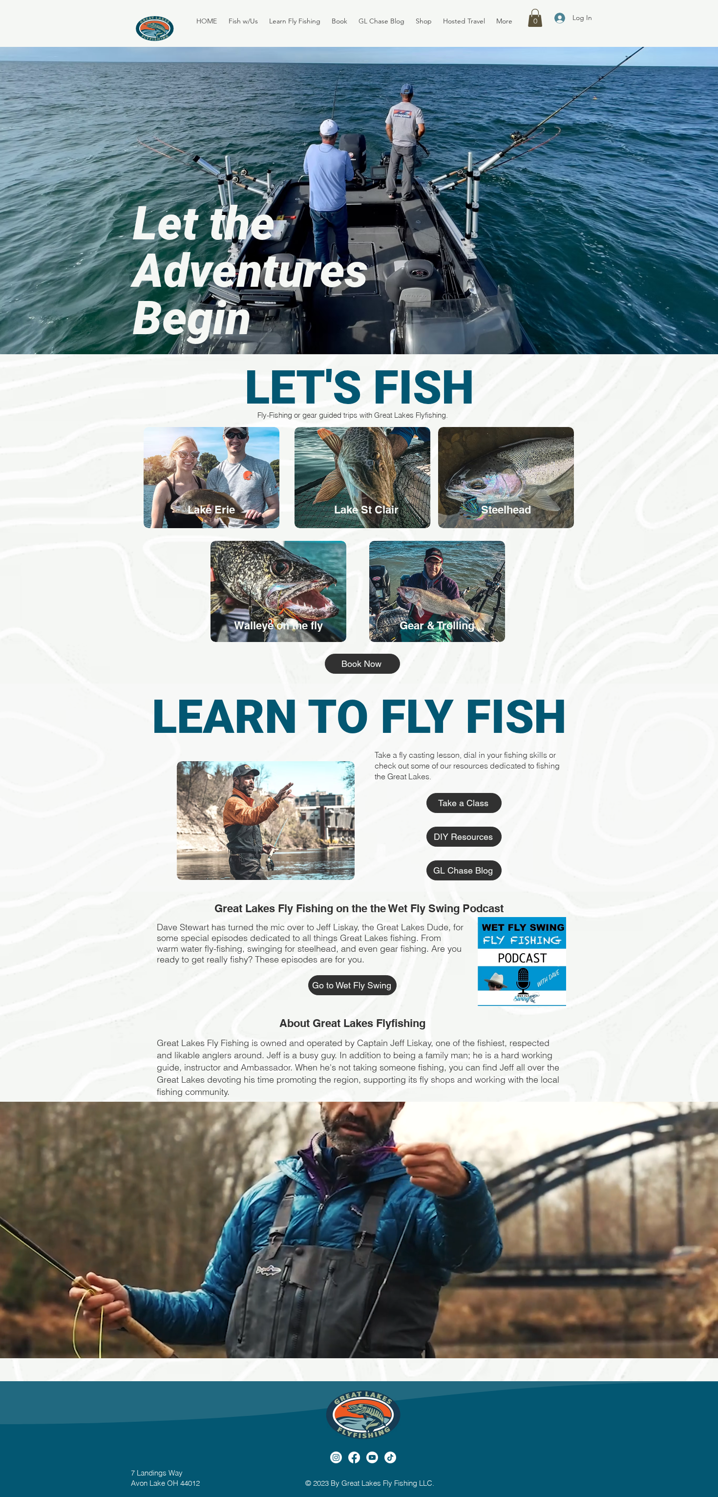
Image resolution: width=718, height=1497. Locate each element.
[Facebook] (354, 1457)
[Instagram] (336, 1457)
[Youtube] (372, 1457)
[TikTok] (390, 1457)
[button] (244, 21)
